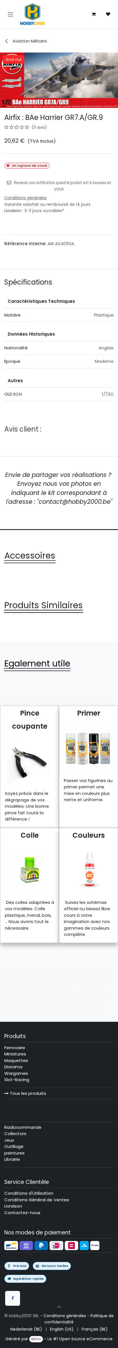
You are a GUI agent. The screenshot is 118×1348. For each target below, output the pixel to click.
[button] (59, 1307)
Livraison (12, 210)
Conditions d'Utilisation (28, 1193)
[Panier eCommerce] (93, 14)
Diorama (13, 1067)
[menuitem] (26, 1329)
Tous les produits (27, 1093)
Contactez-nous (22, 1213)
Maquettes (16, 1060)
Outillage (13, 1146)
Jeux (9, 1140)
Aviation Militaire (29, 41)
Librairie (12, 1159)
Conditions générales (65, 1316)
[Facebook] (12, 1298)
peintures (14, 1153)
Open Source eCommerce (86, 1339)
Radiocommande (23, 1127)
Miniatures (15, 1054)
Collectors (15, 1134)
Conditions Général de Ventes (36, 1200)
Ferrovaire (14, 1048)
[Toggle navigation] (10, 14)
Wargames (16, 1073)
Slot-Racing (16, 1080)
